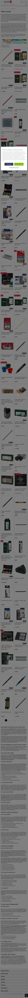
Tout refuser (9, 164)
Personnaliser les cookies (14, 167)
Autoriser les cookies (19, 164)
